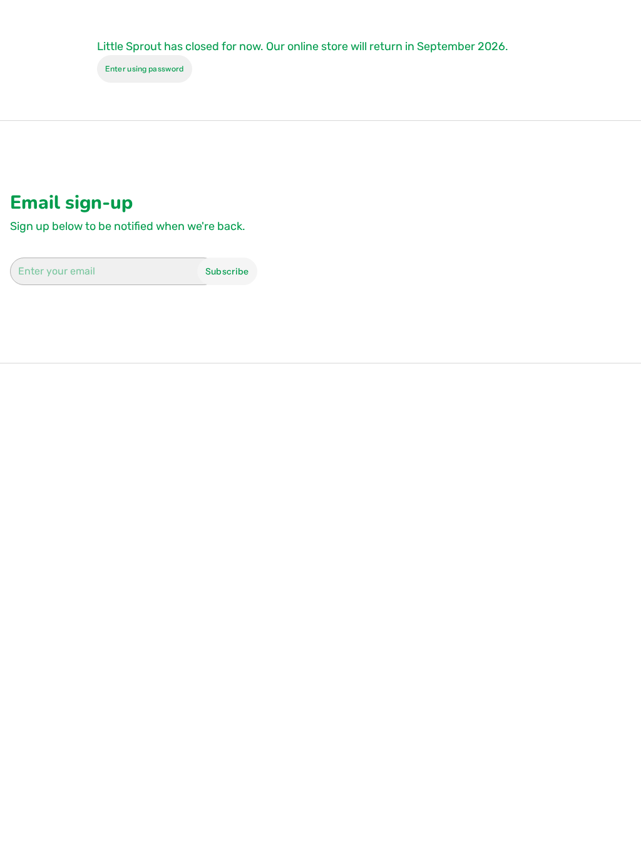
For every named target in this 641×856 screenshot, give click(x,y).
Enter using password (144, 68)
